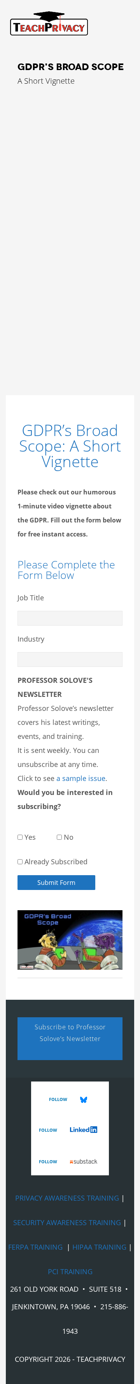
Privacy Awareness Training (67, 1198)
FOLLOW (58, 1099)
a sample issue (80, 778)
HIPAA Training (99, 1247)
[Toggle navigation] (45, 38)
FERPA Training (35, 1247)
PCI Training (70, 1271)
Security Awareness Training (67, 1222)
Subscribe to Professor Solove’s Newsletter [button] (70, 1033)
